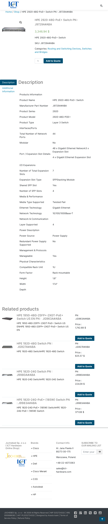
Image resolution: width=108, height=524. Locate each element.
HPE (35, 455)
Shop (17, 11)
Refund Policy (24, 518)
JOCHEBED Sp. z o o (13, 513)
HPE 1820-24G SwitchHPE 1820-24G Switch (40, 375)
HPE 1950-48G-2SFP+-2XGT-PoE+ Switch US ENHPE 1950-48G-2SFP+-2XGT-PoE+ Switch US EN (42, 322)
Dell (35, 463)
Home (8, 11)
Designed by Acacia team (47, 515)
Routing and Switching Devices (64, 48)
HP (34, 494)
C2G (35, 479)
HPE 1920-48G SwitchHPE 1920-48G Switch (40, 347)
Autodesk (38, 486)
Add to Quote (53, 60)
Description (8, 82)
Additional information (8, 90)
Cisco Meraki (40, 471)
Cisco (36, 448)
